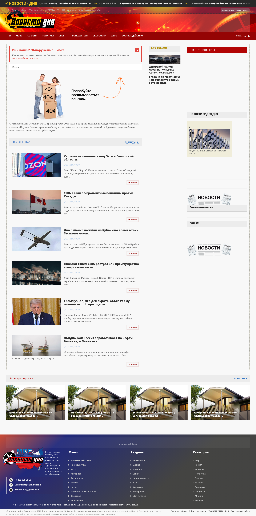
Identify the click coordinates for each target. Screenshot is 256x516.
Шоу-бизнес (139, 496)
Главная (15, 10)
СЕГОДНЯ (32, 35)
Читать (134, 183)
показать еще (132, 141)
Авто (73, 469)
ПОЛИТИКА (48, 35)
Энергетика (77, 500)
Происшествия (79, 464)
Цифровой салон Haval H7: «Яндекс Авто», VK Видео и (161, 69)
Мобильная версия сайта (89, 10)
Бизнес (136, 464)
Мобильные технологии (83, 491)
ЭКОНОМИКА (99, 35)
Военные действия (47, 3)
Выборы (199, 500)
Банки (136, 473)
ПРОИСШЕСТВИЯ (79, 35)
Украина (199, 469)
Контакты (71, 10)
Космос (74, 482)
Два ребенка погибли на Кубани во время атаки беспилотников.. (101, 231)
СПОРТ (62, 35)
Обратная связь (35, 10)
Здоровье (76, 496)
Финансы (138, 469)
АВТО (114, 35)
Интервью (138, 491)
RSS (63, 10)
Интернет (76, 473)
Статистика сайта (240, 511)
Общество (200, 491)
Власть (199, 478)
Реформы (200, 487)
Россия (198, 464)
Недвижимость (141, 478)
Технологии (77, 478)
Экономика (139, 460)
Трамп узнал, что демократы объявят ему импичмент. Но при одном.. (97, 302)
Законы (199, 482)
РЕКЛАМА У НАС (52, 10)
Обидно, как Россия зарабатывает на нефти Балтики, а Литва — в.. (98, 339)
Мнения (199, 496)
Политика (200, 473)
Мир (197, 460)
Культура (138, 487)
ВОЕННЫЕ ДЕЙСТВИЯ (132, 35)
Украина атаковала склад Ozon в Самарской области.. (99, 157)
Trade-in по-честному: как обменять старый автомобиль (164, 79)
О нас (23, 10)
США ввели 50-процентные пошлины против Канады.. (98, 194)
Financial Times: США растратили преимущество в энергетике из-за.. (101, 265)
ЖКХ (135, 482)
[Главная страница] (9, 36)
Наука (74, 487)
